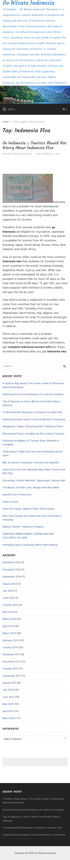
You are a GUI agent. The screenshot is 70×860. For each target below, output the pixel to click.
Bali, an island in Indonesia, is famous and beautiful (31, 462)
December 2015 (11, 654)
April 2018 (8, 611)
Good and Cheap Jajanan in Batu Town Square (28, 508)
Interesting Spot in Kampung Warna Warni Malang (30, 544)
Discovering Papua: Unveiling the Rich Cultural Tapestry (33, 433)
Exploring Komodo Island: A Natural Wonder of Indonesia (34, 419)
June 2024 (8, 597)
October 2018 (10, 604)
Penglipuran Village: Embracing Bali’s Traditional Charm (33, 426)
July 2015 (8, 689)
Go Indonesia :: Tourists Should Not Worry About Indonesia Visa (34, 145)
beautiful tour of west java (17, 494)
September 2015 (12, 675)
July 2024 (8, 590)
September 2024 (12, 576)
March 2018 (9, 618)
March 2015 (9, 718)
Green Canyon (10, 501)
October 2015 (10, 668)
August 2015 (10, 682)
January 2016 (10, 647)
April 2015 (8, 711)
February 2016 (11, 640)
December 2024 (12, 562)
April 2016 (8, 626)
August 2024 (10, 583)
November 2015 (12, 661)
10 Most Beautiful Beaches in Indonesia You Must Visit (32, 412)
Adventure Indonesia (17, 153)
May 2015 (8, 703)
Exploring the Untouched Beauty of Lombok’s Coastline (33, 394)
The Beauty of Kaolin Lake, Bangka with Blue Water (31, 487)
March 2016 (9, 633)
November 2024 (12, 569)
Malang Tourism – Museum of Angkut (23, 526)
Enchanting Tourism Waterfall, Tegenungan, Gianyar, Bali (34, 480)
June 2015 (8, 696)
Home (6, 121)
